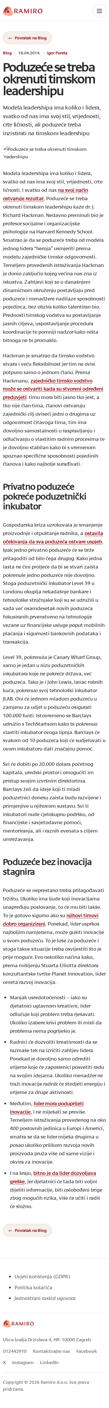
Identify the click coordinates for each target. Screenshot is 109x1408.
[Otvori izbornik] (99, 11)
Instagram (23, 1362)
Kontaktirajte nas (51, 1351)
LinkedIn (49, 1362)
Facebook (86, 1351)
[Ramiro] (18, 1324)
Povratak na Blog (31, 38)
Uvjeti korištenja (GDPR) (42, 1276)
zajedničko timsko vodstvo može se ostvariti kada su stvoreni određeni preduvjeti (53, 389)
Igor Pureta (57, 53)
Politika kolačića (33, 1287)
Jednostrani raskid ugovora (45, 1298)
